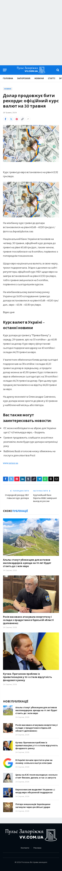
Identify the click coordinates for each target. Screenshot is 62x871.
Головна (8, 78)
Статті (51, 78)
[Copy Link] (22, 119)
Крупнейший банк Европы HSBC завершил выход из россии (45, 498)
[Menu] (5, 70)
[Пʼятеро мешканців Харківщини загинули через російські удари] (8, 807)
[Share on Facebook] (5, 119)
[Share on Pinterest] (16, 119)
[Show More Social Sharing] (28, 119)
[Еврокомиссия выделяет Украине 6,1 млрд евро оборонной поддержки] (8, 792)
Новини (39, 78)
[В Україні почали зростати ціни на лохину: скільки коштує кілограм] (8, 763)
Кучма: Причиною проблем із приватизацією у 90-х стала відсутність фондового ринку (27, 677)
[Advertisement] (31, 32)
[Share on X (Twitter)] (11, 119)
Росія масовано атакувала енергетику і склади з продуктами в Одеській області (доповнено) (28, 619)
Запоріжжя (23, 78)
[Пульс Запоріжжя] (31, 70)
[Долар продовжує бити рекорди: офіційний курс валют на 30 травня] (31, 143)
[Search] (57, 70)
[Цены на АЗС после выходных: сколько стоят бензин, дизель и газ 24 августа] (8, 778)
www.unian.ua (10, 463)
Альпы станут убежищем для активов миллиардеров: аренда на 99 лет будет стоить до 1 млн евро (27, 562)
